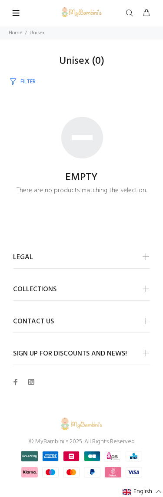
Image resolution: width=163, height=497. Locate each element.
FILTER (28, 81)
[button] (142, 492)
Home (15, 33)
